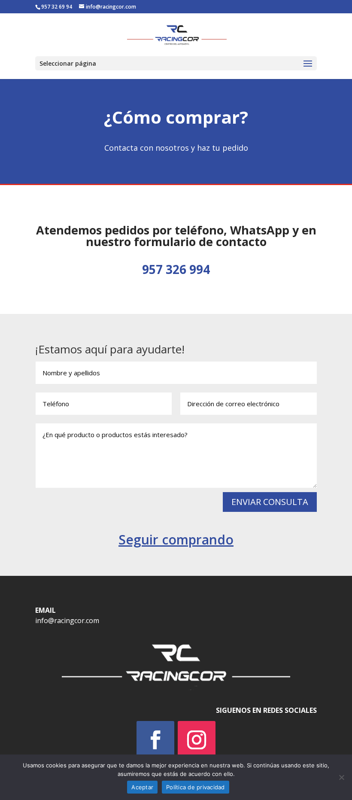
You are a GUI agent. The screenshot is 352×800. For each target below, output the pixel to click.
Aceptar (142, 787)
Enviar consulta (269, 502)
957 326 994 (176, 269)
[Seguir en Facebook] (155, 740)
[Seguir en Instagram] (196, 740)
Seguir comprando (176, 539)
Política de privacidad (195, 787)
